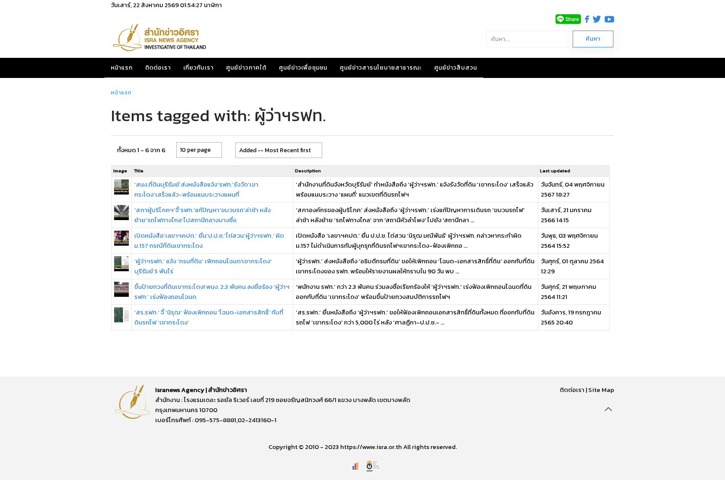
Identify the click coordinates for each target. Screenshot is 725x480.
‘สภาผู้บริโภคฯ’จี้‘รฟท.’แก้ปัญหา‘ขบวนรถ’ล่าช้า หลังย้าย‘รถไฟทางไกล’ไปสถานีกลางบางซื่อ (202, 215)
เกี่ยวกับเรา (198, 67)
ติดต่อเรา (158, 67)
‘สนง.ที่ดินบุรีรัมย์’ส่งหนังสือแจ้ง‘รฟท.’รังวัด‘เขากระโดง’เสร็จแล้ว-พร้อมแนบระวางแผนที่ (196, 189)
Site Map (601, 389)
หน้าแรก (122, 67)
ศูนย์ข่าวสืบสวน (455, 67)
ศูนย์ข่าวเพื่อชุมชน (303, 67)
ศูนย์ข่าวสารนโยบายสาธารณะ (381, 67)
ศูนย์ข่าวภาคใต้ (246, 67)
